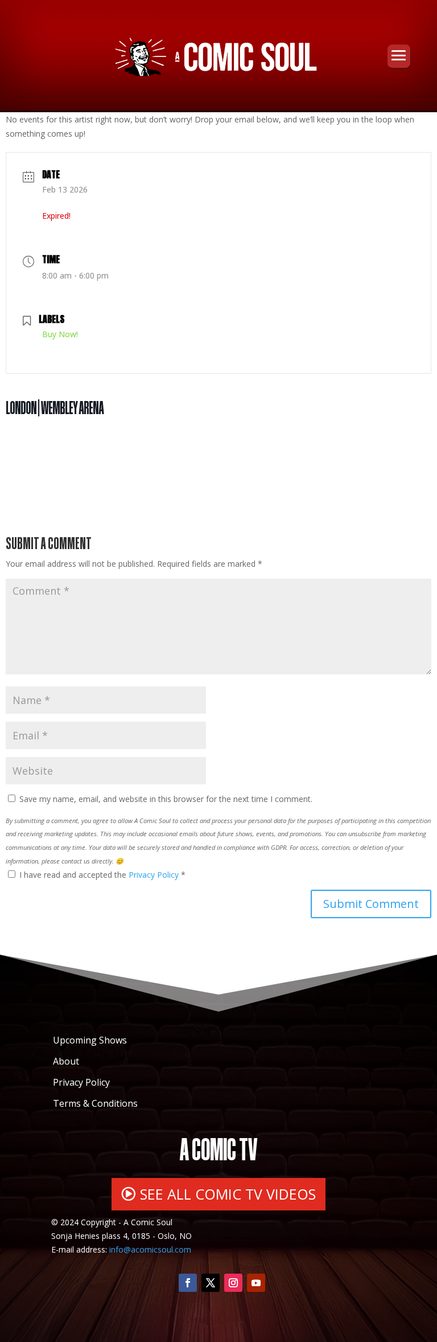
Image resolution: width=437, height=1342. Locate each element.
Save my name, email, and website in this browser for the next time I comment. (165, 798)
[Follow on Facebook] (188, 1283)
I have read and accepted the (102, 874)
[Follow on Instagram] (233, 1283)
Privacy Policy (155, 874)
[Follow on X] (210, 1283)
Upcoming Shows (90, 1040)
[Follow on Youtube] (256, 1283)
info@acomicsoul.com (150, 1249)
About (66, 1061)
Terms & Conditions (95, 1103)
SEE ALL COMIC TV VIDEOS (228, 1194)
